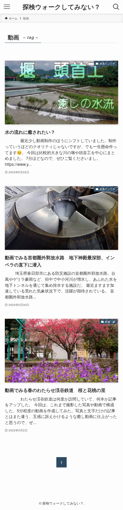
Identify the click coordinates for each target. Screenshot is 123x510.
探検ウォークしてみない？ (61, 7)
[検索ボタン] (116, 7)
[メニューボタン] (7, 7)
